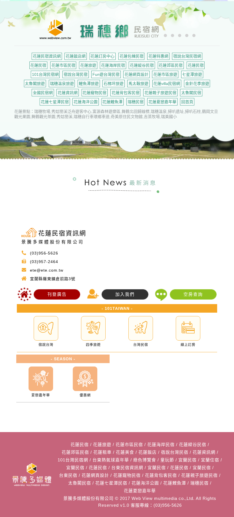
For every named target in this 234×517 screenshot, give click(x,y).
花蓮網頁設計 (136, 74)
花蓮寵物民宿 (94, 92)
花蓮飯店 (147, 452)
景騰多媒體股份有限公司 (88, 498)
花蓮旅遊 (88, 65)
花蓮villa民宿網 (166, 83)
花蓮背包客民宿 (126, 92)
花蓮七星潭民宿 (55, 101)
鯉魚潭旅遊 (89, 83)
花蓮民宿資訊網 (47, 56)
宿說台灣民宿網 (187, 56)
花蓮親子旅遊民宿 (160, 92)
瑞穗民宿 (136, 101)
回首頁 (187, 101)
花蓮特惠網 (158, 56)
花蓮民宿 (38, 65)
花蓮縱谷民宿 (142, 65)
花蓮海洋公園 (86, 101)
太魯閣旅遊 (35, 83)
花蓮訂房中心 (102, 56)
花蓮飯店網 (76, 56)
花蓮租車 (102, 452)
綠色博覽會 (144, 459)
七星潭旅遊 (192, 74)
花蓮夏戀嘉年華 (162, 101)
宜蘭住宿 (210, 459)
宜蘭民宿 (187, 459)
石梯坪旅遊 (114, 83)
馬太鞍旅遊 (138, 83)
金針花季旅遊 (197, 83)
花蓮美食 (125, 452)
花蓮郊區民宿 (171, 65)
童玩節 (167, 459)
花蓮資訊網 (68, 92)
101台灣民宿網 (45, 74)
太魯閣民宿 (191, 92)
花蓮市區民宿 (63, 65)
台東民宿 (68, 475)
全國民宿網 (43, 92)
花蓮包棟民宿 (132, 56)
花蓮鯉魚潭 (112, 101)
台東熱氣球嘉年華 (110, 459)
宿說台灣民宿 (76, 74)
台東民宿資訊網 (127, 467)
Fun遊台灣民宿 (106, 74)
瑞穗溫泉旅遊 (62, 83)
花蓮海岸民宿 (113, 65)
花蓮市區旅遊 (165, 74)
